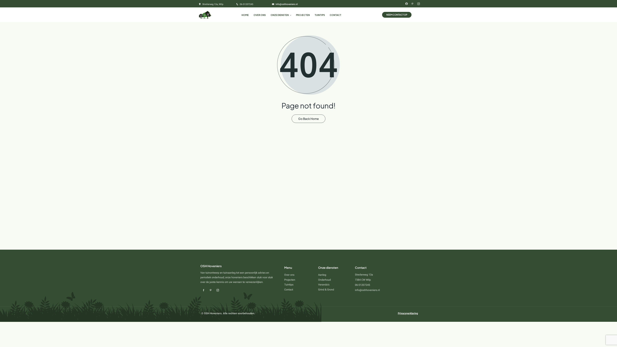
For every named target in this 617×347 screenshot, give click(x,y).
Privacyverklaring (408, 313)
